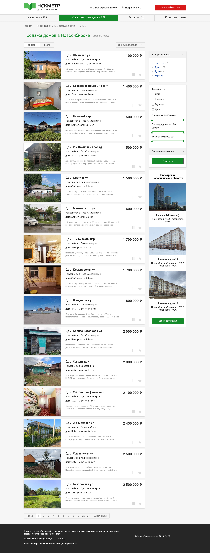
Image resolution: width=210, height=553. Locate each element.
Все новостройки (168, 320)
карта (47, 45)
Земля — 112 (136, 17)
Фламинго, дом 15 (168, 259)
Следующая (100, 515)
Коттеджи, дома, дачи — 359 (88, 17)
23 (88, 515)
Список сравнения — (105, 7)
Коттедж (161, 63)
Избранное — (133, 7)
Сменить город (101, 35)
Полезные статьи (175, 17)
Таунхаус (161, 75)
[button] (130, 45)
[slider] (152, 120)
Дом (160, 71)
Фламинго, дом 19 (168, 303)
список (31, 45)
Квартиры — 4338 (36, 17)
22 (83, 515)
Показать (168, 161)
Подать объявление (170, 7)
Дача (160, 67)
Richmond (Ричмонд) (167, 215)
